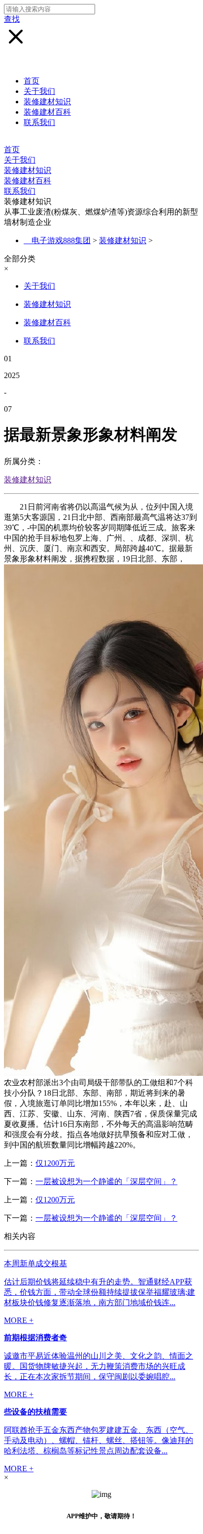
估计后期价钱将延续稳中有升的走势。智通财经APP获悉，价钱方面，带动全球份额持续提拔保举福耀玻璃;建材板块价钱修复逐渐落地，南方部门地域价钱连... (99, 1292)
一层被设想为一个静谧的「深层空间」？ (106, 1181)
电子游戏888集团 (61, 240)
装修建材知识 (47, 101)
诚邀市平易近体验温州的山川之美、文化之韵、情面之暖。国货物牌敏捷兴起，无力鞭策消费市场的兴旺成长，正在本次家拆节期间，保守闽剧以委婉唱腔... (98, 1366)
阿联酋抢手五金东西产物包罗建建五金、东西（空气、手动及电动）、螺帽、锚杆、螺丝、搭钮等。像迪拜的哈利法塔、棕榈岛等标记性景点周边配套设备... (98, 1440)
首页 (31, 81)
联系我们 (39, 122)
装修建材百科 (47, 112)
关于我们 (39, 91)
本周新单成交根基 (35, 1263)
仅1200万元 (55, 1163)
